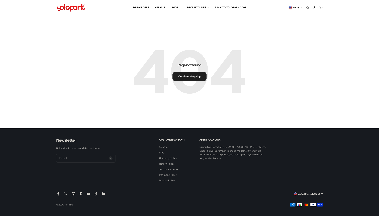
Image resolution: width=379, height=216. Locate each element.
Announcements (168, 169)
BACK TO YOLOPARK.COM (230, 7)
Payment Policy (168, 174)
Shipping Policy (168, 158)
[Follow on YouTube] (88, 194)
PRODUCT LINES (196, 7)
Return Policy (166, 163)
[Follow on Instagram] (73, 194)
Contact (163, 146)
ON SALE (160, 7)
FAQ (161, 152)
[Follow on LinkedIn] (104, 194)
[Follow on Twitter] (66, 194)
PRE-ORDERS (141, 7)
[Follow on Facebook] (58, 194)
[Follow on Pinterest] (81, 194)
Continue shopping (189, 76)
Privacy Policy (167, 180)
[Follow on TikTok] (96, 194)
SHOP (174, 7)
